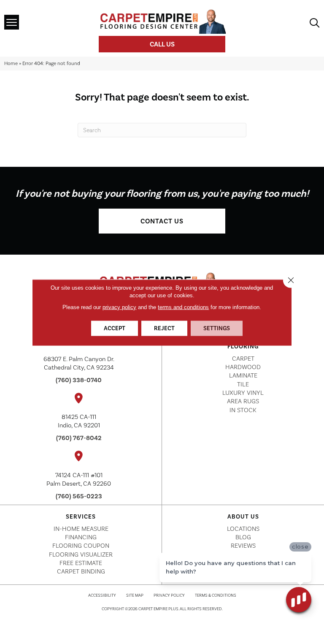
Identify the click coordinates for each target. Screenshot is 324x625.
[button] (162, 221)
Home (11, 63)
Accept (114, 328)
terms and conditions (183, 307)
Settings (216, 328)
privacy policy (119, 307)
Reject (164, 328)
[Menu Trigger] (11, 22)
